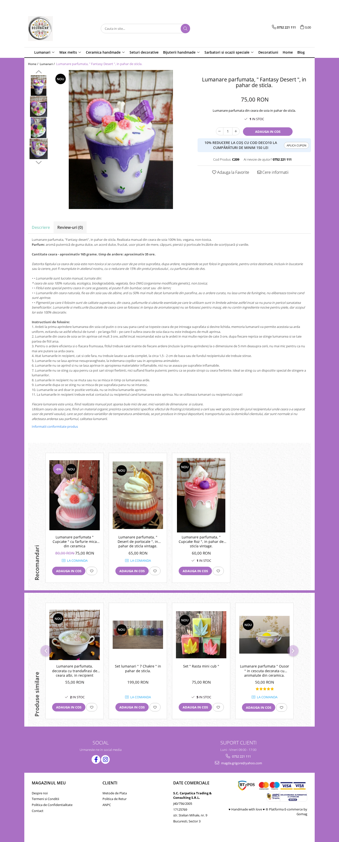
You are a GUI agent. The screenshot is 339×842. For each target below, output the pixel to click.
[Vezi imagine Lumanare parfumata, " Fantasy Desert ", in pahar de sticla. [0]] (38, 85)
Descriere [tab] (41, 227)
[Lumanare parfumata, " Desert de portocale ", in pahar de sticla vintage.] (138, 495)
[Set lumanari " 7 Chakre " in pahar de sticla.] (138, 635)
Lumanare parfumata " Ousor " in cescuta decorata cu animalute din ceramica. (264, 670)
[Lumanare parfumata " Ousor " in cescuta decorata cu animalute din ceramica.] (264, 635)
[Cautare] (185, 28)
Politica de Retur (114, 799)
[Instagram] (105, 759)
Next (38, 161)
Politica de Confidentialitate (52, 805)
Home (288, 52)
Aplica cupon (296, 145)
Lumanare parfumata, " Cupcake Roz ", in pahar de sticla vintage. (201, 541)
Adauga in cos (267, 131)
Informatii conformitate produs (55, 426)
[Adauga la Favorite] (91, 571)
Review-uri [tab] (70, 227)
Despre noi (40, 793)
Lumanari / (47, 64)
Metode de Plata (114, 793)
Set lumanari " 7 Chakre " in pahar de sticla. (138, 668)
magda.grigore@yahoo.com (241, 763)
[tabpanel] (121, 139)
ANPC (106, 805)
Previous (38, 72)
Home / (33, 64)
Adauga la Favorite (232, 172)
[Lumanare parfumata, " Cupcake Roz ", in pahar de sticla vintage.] (201, 495)
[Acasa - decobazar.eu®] (53, 28)
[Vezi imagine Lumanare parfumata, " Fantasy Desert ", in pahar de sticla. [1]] (38, 106)
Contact (37, 810)
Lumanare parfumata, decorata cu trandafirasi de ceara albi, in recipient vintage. (74, 671)
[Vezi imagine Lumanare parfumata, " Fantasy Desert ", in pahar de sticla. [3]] (38, 149)
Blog (301, 52)
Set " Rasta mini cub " (201, 666)
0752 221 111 (241, 756)
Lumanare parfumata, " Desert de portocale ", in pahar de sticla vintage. (138, 541)
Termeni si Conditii (45, 799)
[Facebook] (96, 759)
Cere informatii (275, 172)
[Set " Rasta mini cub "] (201, 634)
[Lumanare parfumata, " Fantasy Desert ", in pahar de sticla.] (121, 139)
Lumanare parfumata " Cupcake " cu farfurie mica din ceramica (75, 541)
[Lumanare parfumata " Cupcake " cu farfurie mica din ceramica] (74, 495)
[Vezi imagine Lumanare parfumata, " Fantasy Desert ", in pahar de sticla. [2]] (38, 127)
